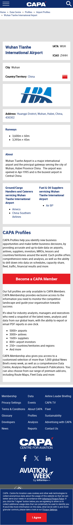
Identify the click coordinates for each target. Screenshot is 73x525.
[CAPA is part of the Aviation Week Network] (36, 474)
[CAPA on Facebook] (25, 458)
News (5, 428)
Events (32, 402)
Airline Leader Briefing (58, 396)
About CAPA (35, 409)
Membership (9, 396)
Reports (32, 428)
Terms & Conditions (13, 409)
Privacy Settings (49, 509)
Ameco (16, 209)
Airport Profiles (43, 12)
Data (31, 396)
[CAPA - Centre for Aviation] (36, 3)
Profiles (28, 12)
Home (3, 12)
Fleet (48, 409)
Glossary (7, 415)
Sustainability (53, 415)
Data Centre (15, 12)
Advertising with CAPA (58, 422)
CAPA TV (50, 402)
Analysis (33, 422)
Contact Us (51, 428)
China (31, 76)
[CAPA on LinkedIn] (48, 458)
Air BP (49, 205)
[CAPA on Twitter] (36, 458)
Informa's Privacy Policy (53, 498)
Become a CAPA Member (36, 278)
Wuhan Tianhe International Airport (20, 15)
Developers (8, 422)
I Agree (36, 517)
